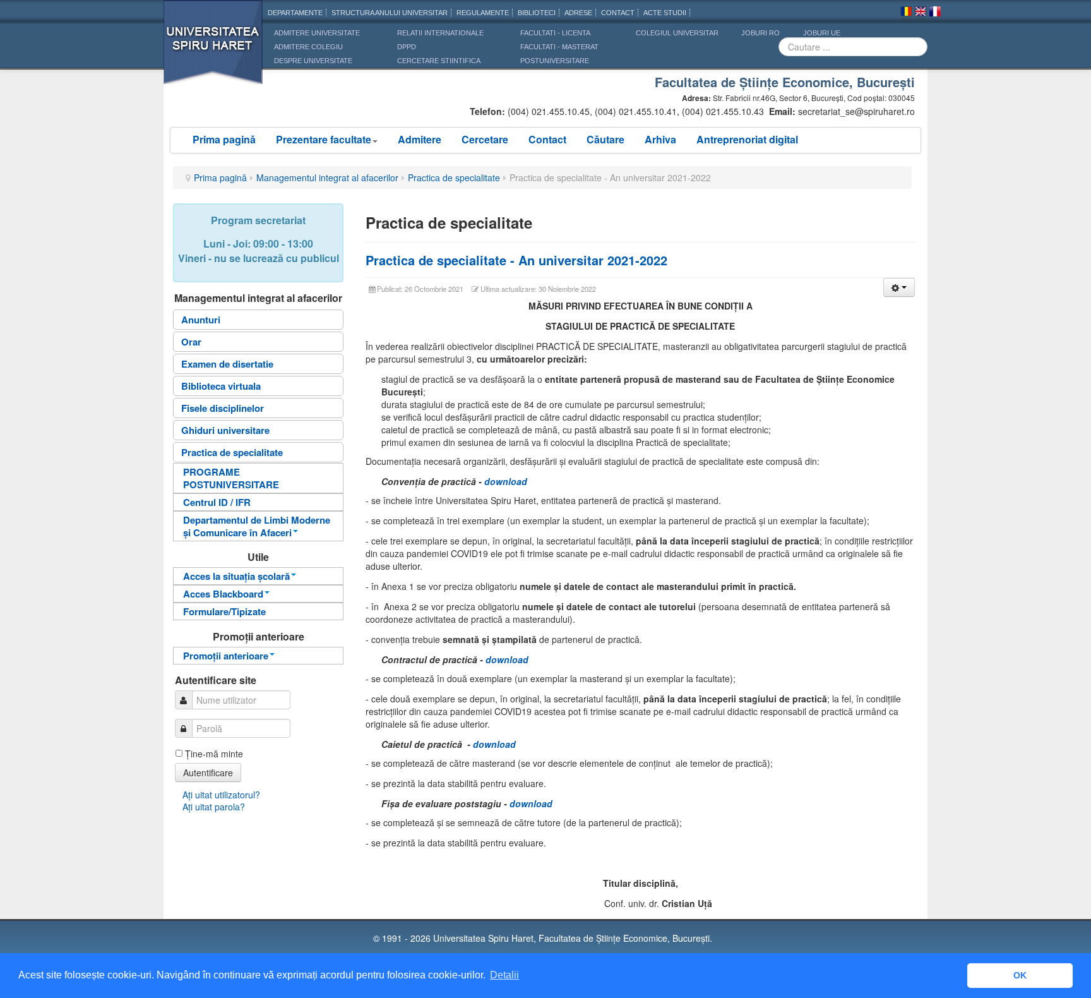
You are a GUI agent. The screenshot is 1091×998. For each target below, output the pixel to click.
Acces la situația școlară (236, 576)
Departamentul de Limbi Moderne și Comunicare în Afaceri (256, 526)
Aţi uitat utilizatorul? (221, 794)
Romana (906, 13)
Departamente (295, 12)
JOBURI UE (821, 33)
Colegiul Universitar (677, 33)
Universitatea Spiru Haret (213, 50)
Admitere (419, 139)
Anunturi (200, 320)
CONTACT (618, 12)
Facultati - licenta (555, 33)
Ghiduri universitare (225, 430)
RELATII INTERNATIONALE (440, 33)
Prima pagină (224, 139)
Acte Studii (664, 12)
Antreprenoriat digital (747, 139)
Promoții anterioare (225, 656)
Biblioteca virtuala (221, 386)
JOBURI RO (760, 33)
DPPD (406, 47)
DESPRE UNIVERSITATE (313, 60)
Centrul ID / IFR (217, 502)
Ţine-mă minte (214, 753)
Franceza (935, 13)
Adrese (578, 12)
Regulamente (482, 12)
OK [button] (1020, 975)
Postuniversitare (554, 60)
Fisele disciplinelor (222, 408)
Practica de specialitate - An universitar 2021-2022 (516, 260)
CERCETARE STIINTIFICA (438, 60)
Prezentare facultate (323, 139)
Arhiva (660, 139)
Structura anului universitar (389, 12)
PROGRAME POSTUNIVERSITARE (231, 478)
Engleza (920, 13)
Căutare (605, 139)
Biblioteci (537, 12)
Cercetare (485, 139)
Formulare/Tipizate (224, 611)
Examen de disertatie (227, 364)
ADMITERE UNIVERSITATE (317, 33)
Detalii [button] (504, 975)
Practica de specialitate (454, 177)
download (505, 481)
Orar (191, 342)
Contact (547, 139)
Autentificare (208, 772)
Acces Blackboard (223, 594)
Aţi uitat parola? (213, 806)
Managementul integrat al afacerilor (327, 177)
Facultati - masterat (559, 47)
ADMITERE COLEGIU (308, 47)
